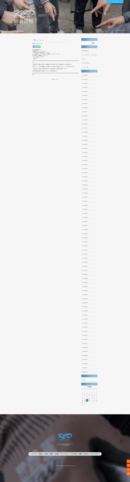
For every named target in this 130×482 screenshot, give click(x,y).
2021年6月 (85, 254)
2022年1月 (85, 225)
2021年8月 (85, 245)
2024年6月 (85, 140)
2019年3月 (85, 335)
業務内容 (40, 453)
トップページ (34, 453)
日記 (84, 380)
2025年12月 (85, 103)
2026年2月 (85, 95)
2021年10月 (85, 237)
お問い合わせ (86, 453)
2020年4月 (85, 282)
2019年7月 (85, 319)
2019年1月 (85, 343)
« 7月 (82, 405)
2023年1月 (85, 176)
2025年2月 (85, 124)
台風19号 (53, 79)
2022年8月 (85, 197)
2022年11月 (85, 185)
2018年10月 (85, 355)
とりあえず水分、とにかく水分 (89, 54)
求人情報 (46, 453)
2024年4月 (85, 144)
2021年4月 (85, 262)
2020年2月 (85, 290)
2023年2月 (85, 172)
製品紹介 (51, 453)
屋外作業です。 (86, 50)
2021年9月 (85, 241)
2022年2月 (85, 221)
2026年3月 (85, 91)
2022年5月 (85, 209)
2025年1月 (85, 128)
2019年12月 (85, 298)
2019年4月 (85, 331)
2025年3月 (85, 120)
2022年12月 (85, 180)
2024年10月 (85, 132)
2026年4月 (85, 87)
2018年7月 (85, 367)
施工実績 (56, 453)
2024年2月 (85, 152)
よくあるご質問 (73, 453)
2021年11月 (85, 233)
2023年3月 (85, 168)
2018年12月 (85, 347)
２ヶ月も (85, 67)
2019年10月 (85, 306)
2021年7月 (85, 250)
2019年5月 (85, 327)
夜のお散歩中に (86, 63)
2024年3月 (85, 148)
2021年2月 (85, 270)
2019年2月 (85, 339)
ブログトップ (89, 39)
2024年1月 (85, 156)
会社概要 (80, 453)
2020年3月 (85, 286)
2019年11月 (85, 302)
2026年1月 (85, 99)
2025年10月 (85, 107)
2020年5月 (85, 278)
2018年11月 (85, 351)
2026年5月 (85, 83)
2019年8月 (85, 315)
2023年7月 (85, 160)
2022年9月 (85, 193)
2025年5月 (85, 115)
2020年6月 (85, 274)
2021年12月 (85, 229)
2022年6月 (85, 205)
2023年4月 (85, 164)
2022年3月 (85, 217)
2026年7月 (85, 79)
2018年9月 (85, 359)
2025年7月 (85, 111)
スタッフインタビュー (64, 453)
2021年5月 (85, 258)
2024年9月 (85, 136)
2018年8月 (85, 363)
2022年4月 (85, 213)
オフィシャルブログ (94, 453)
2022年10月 (85, 189)
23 (82, 400)
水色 (84, 59)
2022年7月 (85, 201)
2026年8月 (85, 75)
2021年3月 (85, 266)
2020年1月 (85, 294)
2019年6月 (85, 323)
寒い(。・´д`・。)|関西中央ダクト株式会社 (119, 30)
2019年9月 (85, 311)
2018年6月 (85, 371)
